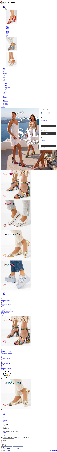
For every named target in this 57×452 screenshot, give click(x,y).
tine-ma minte (43, 147)
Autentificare (48, 125)
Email (41, 117)
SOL (10, 450)
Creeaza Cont (48, 133)
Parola (41, 120)
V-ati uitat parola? (44, 120)
